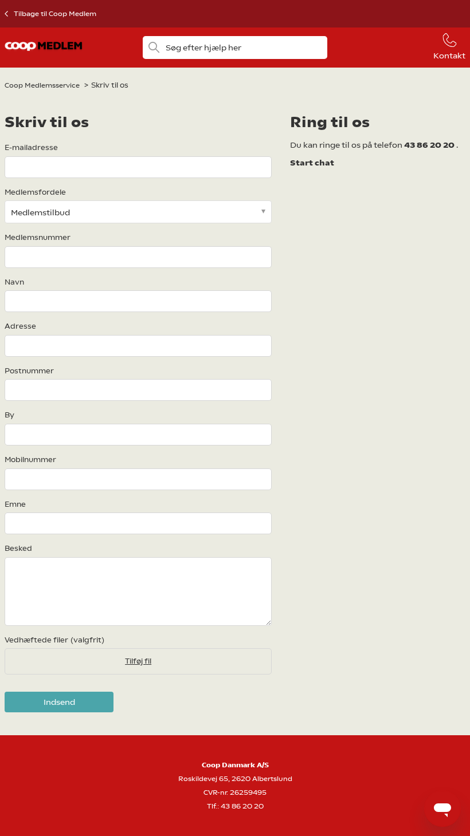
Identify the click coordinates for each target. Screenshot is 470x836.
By (9, 415)
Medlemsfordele (35, 192)
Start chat (312, 162)
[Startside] (44, 53)
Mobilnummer (30, 459)
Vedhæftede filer (54, 640)
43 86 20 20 (430, 144)
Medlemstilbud (40, 212)
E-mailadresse (31, 147)
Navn (14, 282)
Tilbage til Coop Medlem (55, 14)
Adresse (20, 326)
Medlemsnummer (37, 237)
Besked (18, 548)
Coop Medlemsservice (42, 85)
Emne (15, 504)
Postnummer (29, 370)
